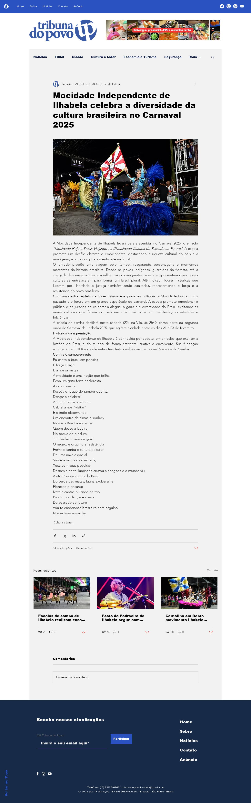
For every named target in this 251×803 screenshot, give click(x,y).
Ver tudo (212, 570)
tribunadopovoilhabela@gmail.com (143, 787)
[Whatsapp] (235, 6)
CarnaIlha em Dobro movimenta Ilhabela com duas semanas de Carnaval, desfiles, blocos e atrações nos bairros (187, 618)
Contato (188, 750)
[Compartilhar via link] (83, 536)
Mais (193, 57)
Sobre (186, 731)
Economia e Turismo (140, 57)
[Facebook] (222, 6)
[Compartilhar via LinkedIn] (74, 536)
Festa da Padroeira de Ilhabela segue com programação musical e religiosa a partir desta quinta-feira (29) (124, 618)
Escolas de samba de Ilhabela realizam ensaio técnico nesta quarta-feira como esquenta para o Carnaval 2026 (61, 618)
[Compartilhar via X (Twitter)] (64, 536)
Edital (59, 57)
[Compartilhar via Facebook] (55, 536)
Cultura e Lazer (103, 57)
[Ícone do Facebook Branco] (37, 773)
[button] (213, 57)
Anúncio (188, 759)
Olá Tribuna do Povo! (50, 735)
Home (186, 722)
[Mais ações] (195, 83)
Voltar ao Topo (6, 783)
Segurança (173, 57)
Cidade (77, 57)
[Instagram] (228, 6)
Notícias (40, 57)
